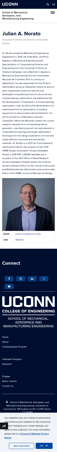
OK (42, 446)
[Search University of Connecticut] (47, 4)
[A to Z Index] (53, 4)
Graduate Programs (12, 359)
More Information (22, 446)
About (5, 341)
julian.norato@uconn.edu (28, 233)
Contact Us (7, 386)
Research (7, 364)
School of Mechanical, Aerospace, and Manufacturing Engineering (18, 15)
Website (19, 239)
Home (5, 337)
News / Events (9, 381)
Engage (6, 376)
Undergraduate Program (14, 346)
